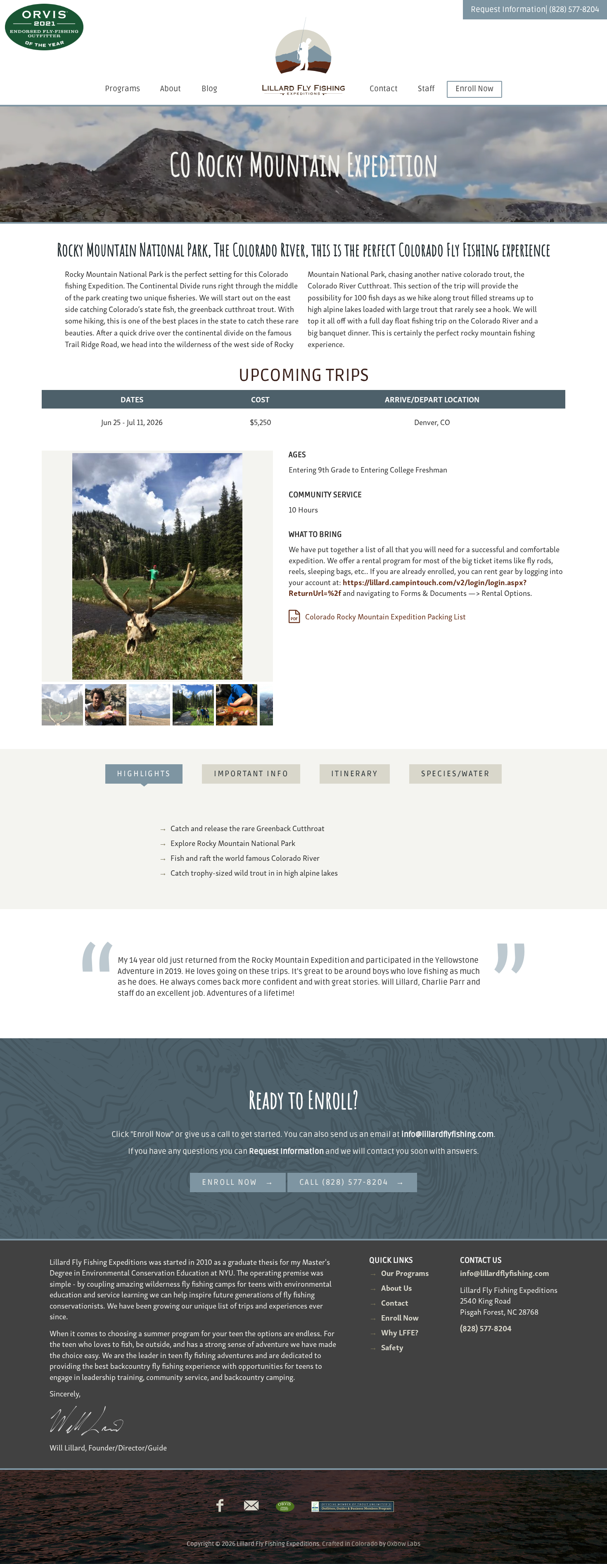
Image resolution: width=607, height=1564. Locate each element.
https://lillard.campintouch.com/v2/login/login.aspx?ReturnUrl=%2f (407, 587)
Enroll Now (474, 89)
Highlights (144, 774)
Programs (122, 89)
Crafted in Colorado (350, 1543)
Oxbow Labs (403, 1543)
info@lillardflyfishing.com (447, 1134)
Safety (392, 1346)
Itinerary (354, 774)
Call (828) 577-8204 (344, 1182)
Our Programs (405, 1272)
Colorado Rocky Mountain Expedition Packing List (385, 616)
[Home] (303, 56)
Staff (426, 89)
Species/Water (455, 774)
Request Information (508, 9)
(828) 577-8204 (574, 9)
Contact (384, 89)
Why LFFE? (399, 1331)
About (170, 89)
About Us (396, 1287)
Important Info (251, 774)
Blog (209, 89)
